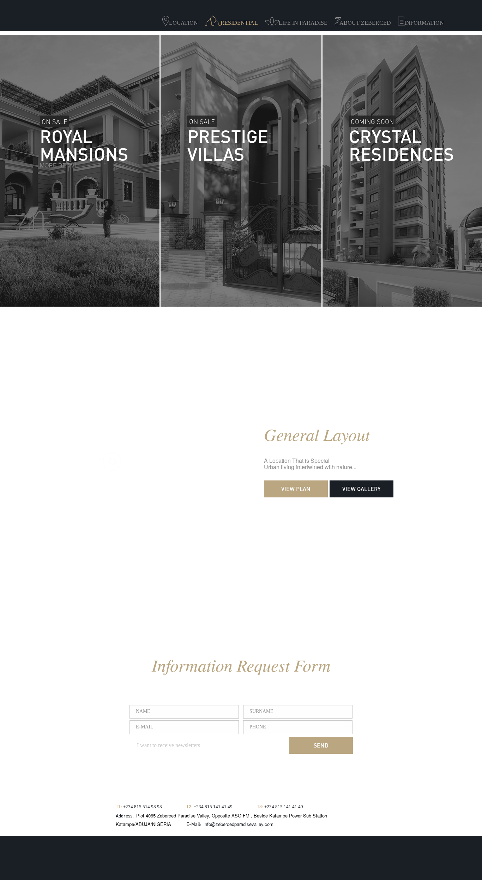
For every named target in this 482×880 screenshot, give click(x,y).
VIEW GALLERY (361, 488)
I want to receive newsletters (167, 745)
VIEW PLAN (296, 488)
